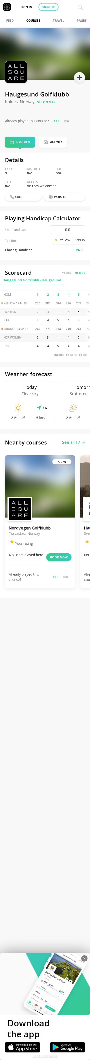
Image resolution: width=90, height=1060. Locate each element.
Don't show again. (45, 1056)
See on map (46, 102)
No (66, 121)
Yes (56, 121)
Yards (66, 273)
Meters (80, 273)
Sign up (48, 7)
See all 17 (71, 442)
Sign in (26, 7)
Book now (59, 557)
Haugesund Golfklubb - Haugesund (31, 280)
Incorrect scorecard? (71, 355)
